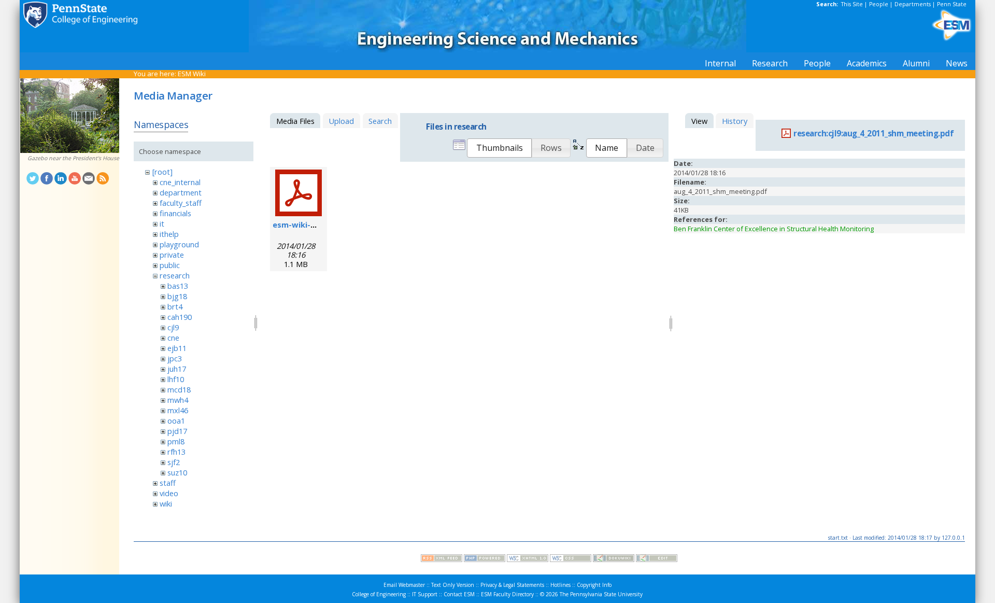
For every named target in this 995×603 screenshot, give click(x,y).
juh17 (176, 368)
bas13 (177, 286)
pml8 (175, 441)
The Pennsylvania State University (601, 594)
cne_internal (180, 182)
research (175, 275)
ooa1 (176, 420)
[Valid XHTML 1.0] (527, 559)
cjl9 (173, 327)
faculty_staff (181, 203)
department (181, 192)
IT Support (424, 594)
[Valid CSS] (570, 559)
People (878, 4)
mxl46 (177, 410)
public (170, 265)
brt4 (174, 306)
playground (179, 244)
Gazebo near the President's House (73, 158)
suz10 (177, 472)
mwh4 (177, 400)
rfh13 (176, 451)
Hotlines (560, 584)
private (172, 254)
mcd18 (179, 389)
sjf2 (173, 462)
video (169, 493)
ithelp (169, 234)
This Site (852, 4)
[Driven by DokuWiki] (613, 559)
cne (173, 337)
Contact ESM (459, 594)
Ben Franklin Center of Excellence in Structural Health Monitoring (774, 228)
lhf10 (175, 379)
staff (168, 483)
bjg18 (177, 296)
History (734, 121)
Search (380, 121)
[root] (162, 171)
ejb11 (177, 348)
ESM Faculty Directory (507, 594)
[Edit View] (656, 559)
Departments (912, 4)
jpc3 (174, 358)
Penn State (951, 4)
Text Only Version (452, 584)
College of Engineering (379, 594)
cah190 (179, 317)
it (162, 223)
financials (175, 213)
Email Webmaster (404, 584)
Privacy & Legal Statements (512, 584)
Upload (341, 121)
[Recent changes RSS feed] (441, 559)
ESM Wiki (192, 73)
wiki (166, 503)
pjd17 (177, 431)
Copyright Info (594, 584)
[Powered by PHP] (484, 559)
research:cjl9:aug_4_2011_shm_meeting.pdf (873, 133)
